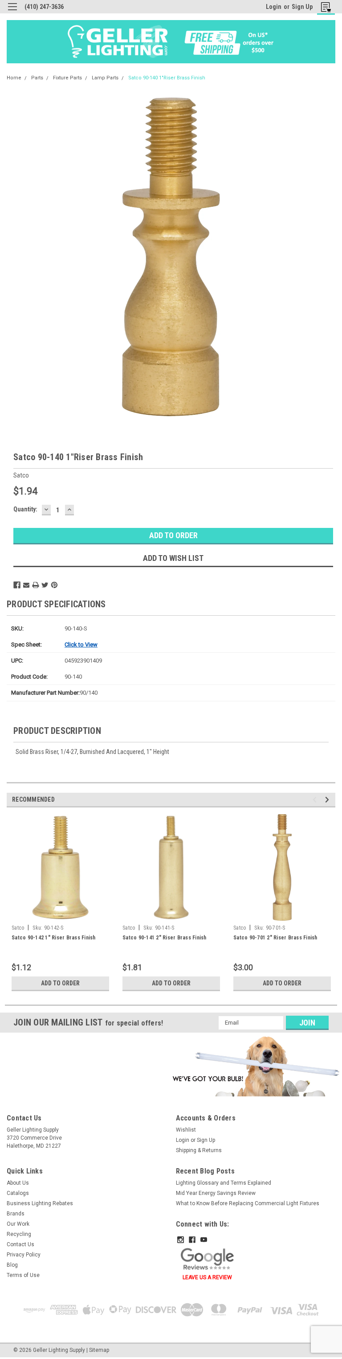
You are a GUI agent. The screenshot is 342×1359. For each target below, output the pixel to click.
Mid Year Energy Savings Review (216, 1193)
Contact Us (20, 1244)
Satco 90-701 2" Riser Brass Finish (275, 938)
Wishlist (186, 1130)
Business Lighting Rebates (40, 1203)
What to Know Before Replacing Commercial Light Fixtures (247, 1203)
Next (328, 799)
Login (273, 6)
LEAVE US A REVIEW (207, 1277)
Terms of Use (23, 1275)
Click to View (81, 644)
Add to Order (60, 983)
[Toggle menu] (12, 12)
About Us (18, 1183)
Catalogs (18, 1193)
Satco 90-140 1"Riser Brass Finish (166, 78)
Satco (18, 928)
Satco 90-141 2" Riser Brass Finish (164, 938)
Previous (316, 799)
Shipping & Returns (199, 1150)
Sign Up (302, 6)
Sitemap (99, 1350)
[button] (254, 1066)
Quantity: (25, 509)
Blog (12, 1265)
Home (14, 78)
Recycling (19, 1234)
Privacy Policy (24, 1255)
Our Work (18, 1224)
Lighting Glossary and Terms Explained (223, 1183)
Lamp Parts (105, 78)
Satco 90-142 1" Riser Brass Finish (54, 938)
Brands (15, 1214)
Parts (37, 78)
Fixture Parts (67, 78)
